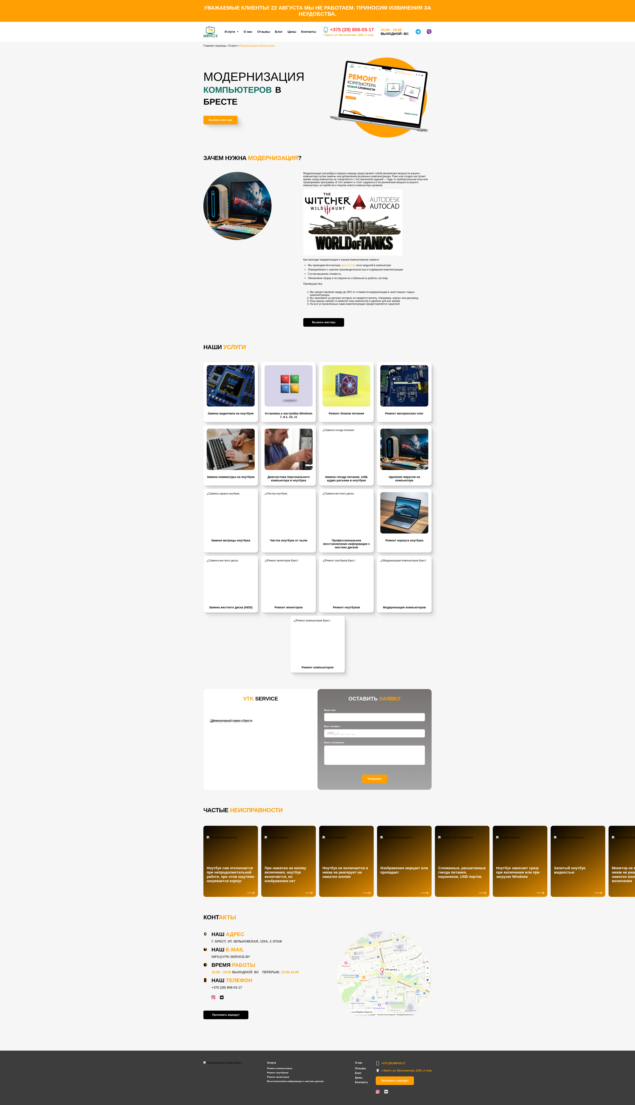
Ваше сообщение (334, 742)
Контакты (308, 31)
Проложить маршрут (226, 1014)
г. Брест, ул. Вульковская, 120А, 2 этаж (348, 35)
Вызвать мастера (220, 120)
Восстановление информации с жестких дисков (295, 1081)
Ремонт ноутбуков (277, 1072)
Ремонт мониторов (278, 1077)
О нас (248, 31)
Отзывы (263, 31)
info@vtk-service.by (231, 957)
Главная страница (214, 45)
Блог (279, 31)
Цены (292, 31)
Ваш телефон (332, 726)
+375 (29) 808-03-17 (227, 987)
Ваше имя (330, 710)
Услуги (229, 31)
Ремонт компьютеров (279, 1068)
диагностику (348, 265)
